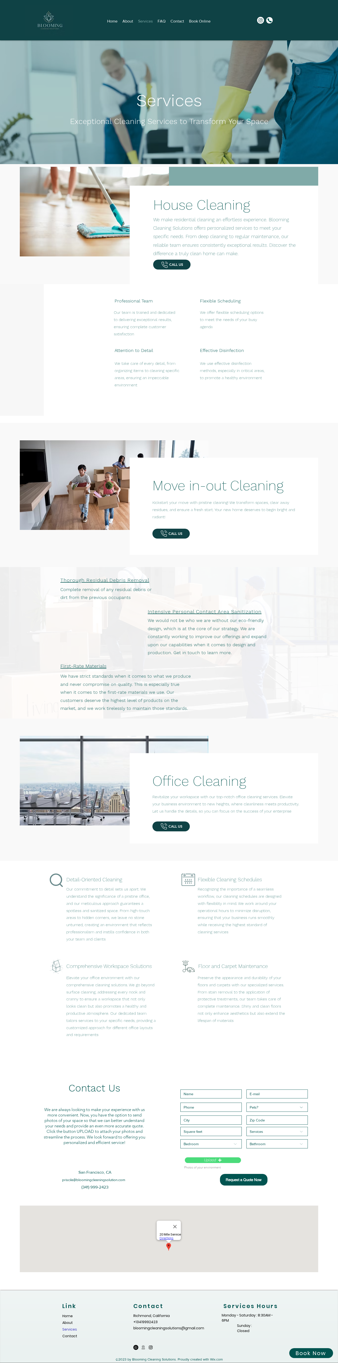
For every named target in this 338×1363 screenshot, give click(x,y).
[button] (213, 1160)
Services (69, 1329)
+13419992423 (145, 1321)
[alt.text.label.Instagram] (260, 20)
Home (67, 1315)
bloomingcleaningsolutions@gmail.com (168, 1328)
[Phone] (269, 20)
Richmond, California (151, 1315)
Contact (69, 1336)
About (67, 1322)
